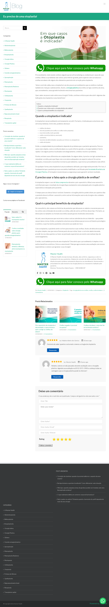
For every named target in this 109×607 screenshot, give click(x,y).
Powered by (98, 603)
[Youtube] (53, 273)
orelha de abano (97, 290)
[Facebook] (37, 273)
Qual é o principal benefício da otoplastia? (51, 110)
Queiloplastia (8, 109)
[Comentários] (23, 212)
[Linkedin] (50, 273)
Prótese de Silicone (10, 105)
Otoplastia (65, 290)
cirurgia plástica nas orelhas (81, 290)
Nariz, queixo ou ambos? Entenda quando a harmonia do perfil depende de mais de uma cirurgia (14, 173)
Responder (53, 346)
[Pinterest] (46, 273)
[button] (103, 601)
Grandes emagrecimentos (12, 73)
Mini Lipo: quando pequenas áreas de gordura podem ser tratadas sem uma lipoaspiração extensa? (15, 157)
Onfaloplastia (8, 96)
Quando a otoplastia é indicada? (48, 106)
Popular (7, 212)
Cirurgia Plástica (9, 64)
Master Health (42, 290)
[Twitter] (43, 273)
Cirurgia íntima (9, 59)
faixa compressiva (62, 182)
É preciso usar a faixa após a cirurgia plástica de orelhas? (55, 108)
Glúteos (6, 68)
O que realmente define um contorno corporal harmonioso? (76, 490)
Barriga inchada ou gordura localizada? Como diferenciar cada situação (15, 148)
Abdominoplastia (9, 45)
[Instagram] (40, 273)
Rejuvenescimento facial (11, 114)
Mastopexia (8, 91)
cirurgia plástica (73, 88)
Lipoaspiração (8, 77)
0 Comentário (48, 329)
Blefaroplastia (8, 50)
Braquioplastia (9, 54)
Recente (15, 212)
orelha (91, 290)
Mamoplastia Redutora (11, 86)
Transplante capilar (10, 123)
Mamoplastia (8, 82)
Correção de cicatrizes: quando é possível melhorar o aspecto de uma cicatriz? (14, 138)
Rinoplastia (7, 118)
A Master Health (9, 41)
